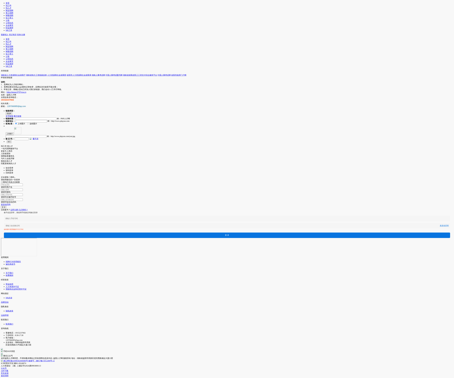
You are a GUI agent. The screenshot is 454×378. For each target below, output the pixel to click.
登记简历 (13, 35)
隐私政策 (9, 311)
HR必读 (9, 298)
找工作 (8, 5)
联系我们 (9, 324)
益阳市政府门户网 (178, 75)
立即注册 (14, 210)
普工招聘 (9, 13)
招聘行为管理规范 (13, 262)
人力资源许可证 (12, 287)
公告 (7, 20)
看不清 (35, 139)
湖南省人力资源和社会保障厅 (13, 75)
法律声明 (5, 315)
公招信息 (9, 23)
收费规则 (9, 275)
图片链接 (17, 116)
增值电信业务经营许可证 (16, 289)
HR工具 (9, 30)
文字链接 (9, 116)
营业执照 (9, 284)
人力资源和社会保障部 (56, 75)
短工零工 (9, 18)
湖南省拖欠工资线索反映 (36, 75)
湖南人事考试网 (98, 75)
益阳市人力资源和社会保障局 (79, 75)
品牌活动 (5, 302)
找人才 (8, 8)
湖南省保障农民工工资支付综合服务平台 (140, 75)
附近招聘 (9, 10)
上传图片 (10, 134)
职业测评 (9, 28)
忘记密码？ (23, 210)
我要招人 (5, 35)
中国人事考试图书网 (113, 75)
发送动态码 (5, 204)
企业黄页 (9, 25)
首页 (7, 3)
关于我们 (9, 273)
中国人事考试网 (164, 75)
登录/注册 (21, 35)
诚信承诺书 (10, 264)
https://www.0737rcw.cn (16, 92)
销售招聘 (9, 15)
